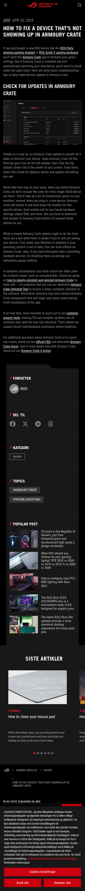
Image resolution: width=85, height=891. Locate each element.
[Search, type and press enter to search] (79, 5)
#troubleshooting (26, 499)
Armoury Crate (32, 57)
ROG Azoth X (47, 52)
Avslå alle (22, 883)
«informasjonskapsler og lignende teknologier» (52, 858)
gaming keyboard (67, 52)
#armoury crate (25, 490)
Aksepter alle (62, 883)
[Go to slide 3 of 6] (41, 753)
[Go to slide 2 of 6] (38, 753)
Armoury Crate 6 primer (36, 351)
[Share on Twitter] (25, 424)
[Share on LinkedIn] (38, 424)
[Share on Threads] (50, 424)
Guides (17, 456)
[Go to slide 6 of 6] (52, 753)
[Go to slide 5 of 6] (48, 753)
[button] (5, 5)
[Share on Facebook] (12, 424)
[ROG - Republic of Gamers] (42, 5)
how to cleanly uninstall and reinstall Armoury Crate (40, 280)
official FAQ (43, 342)
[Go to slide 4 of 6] (45, 753)
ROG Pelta (66, 48)
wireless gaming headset (19, 52)
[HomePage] (6, 770)
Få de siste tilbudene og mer (22, 801)
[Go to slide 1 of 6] (34, 753)
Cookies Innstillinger (42, 872)
